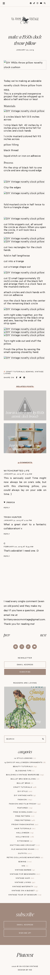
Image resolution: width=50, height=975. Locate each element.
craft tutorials (15, 372)
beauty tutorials (24, 766)
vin (25, 866)
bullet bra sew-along (25, 779)
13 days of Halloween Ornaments (24, 762)
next (43, 635)
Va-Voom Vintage (28, 966)
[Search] (43, 739)
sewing (30, 372)
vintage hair (24, 878)
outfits (24, 853)
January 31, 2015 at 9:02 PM (18, 520)
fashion (25, 800)
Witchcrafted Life (17, 470)
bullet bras (24, 783)
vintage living (25, 882)
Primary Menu (2, 3)
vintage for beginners (24, 874)
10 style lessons (24, 758)
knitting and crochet (24, 845)
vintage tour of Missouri (24, 895)
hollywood (24, 837)
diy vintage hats (24, 795)
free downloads (24, 812)
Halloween (24, 833)
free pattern (24, 816)
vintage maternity (24, 887)
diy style (25, 791)
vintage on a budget (25, 891)
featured (24, 808)
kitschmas (24, 841)
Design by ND (25, 970)
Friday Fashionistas (25, 824)
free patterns (24, 820)
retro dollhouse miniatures (24, 857)
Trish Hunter (13, 517)
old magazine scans (24, 849)
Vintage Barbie (24, 870)
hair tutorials (24, 829)
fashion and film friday (24, 804)
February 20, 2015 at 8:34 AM (18, 547)
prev (7, 635)
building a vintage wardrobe (24, 775)
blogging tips (25, 771)
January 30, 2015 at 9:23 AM (18, 474)
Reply (7, 508)
